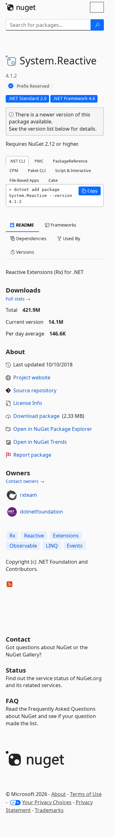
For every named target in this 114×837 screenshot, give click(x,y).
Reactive (34, 535)
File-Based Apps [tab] (24, 180)
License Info (27, 403)
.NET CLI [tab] (17, 161)
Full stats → (18, 299)
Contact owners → (25, 481)
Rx (12, 535)
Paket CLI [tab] (37, 170)
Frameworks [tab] (62, 225)
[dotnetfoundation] (11, 512)
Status (16, 670)
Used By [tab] (71, 238)
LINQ (52, 545)
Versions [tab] (24, 252)
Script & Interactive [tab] (73, 170)
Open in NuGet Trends (40, 441)
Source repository (34, 390)
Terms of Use (86, 794)
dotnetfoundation (41, 511)
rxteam (28, 494)
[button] (90, 191)
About (58, 794)
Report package (32, 454)
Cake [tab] (53, 180)
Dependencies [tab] (31, 238)
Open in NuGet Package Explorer (52, 428)
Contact (18, 639)
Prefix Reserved (33, 86)
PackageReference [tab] (70, 161)
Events (75, 545)
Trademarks (49, 810)
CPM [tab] (14, 170)
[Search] (97, 25)
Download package (36, 416)
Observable (23, 545)
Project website (31, 377)
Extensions (66, 535)
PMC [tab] (39, 161)
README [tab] (24, 225)
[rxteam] (11, 495)
